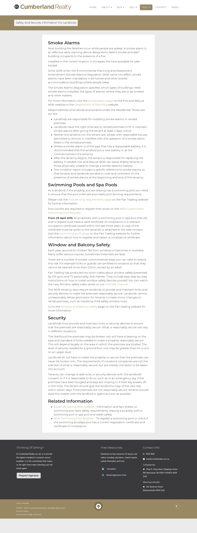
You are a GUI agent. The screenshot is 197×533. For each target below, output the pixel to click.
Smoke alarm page (100, 100)
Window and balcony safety (79, 306)
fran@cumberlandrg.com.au (157, 459)
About (106, 7)
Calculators (111, 469)
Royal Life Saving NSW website (74, 406)
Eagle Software (35, 514)
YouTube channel (116, 284)
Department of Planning (91, 104)
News (175, 7)
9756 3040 (150, 454)
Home (92, 7)
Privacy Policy (22, 511)
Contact (160, 7)
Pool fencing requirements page (90, 199)
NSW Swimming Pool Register (74, 418)
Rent (145, 7)
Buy (120, 7)
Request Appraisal (29, 475)
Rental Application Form (116, 475)
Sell (132, 7)
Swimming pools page (74, 233)
